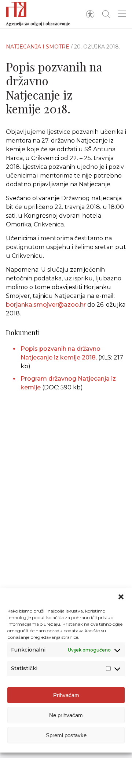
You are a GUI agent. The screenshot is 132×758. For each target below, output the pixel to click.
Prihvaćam (66, 695)
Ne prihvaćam (66, 715)
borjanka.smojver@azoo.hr (46, 304)
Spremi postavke (66, 735)
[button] (121, 596)
